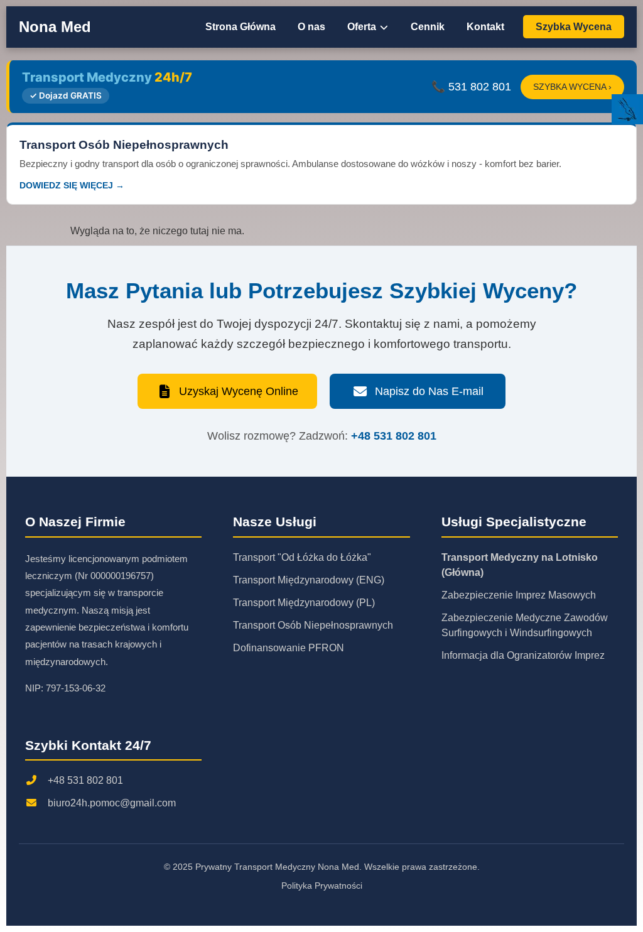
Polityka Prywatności (321, 886)
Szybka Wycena (574, 26)
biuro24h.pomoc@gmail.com (112, 803)
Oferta (363, 26)
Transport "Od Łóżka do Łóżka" (302, 557)
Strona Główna (240, 26)
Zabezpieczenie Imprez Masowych (518, 595)
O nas (311, 26)
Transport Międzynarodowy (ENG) (308, 580)
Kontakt (485, 26)
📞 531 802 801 (471, 86)
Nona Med (55, 26)
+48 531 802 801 (393, 436)
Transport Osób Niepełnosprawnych (313, 625)
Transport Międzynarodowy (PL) (304, 602)
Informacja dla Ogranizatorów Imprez (523, 655)
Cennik (428, 26)
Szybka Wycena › (572, 87)
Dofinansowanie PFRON (288, 647)
